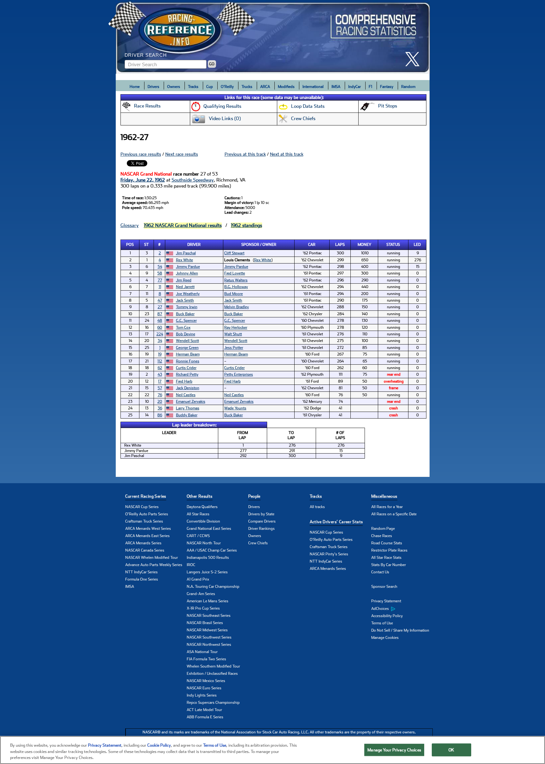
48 (159, 320)
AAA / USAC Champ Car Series (212, 550)
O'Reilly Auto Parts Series (146, 514)
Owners (173, 86)
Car (311, 244)
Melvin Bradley (236, 307)
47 (160, 300)
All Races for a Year (387, 507)
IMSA (335, 86)
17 (159, 381)
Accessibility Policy (387, 616)
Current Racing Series (145, 496)
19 (159, 354)
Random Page (383, 528)
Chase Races (381, 536)
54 (160, 266)
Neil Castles (186, 395)
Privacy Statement (386, 601)
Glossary (129, 225)
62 (160, 368)
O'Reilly (227, 86)
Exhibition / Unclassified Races (212, 673)
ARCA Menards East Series (147, 536)
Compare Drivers (262, 521)
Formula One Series (141, 579)
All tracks (317, 507)
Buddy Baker (186, 415)
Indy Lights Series (202, 695)
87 (159, 314)
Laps (340, 244)
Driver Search (146, 55)
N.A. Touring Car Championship (213, 586)
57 (160, 388)
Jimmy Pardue (188, 266)
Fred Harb (184, 381)
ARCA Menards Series (143, 543)
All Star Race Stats (386, 557)
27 (160, 307)
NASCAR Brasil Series (205, 623)
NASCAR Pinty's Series (329, 554)
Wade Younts (235, 408)
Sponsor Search (384, 586)
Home (135, 86)
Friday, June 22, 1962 (142, 180)
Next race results (181, 154)
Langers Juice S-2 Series (207, 572)
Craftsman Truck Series (144, 521)
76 (160, 395)
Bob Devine (185, 334)
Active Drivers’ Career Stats (336, 521)
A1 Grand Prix (198, 579)
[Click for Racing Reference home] (273, 37)
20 (159, 401)
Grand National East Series (209, 528)
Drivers (153, 86)
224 (159, 334)
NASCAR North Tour (204, 543)
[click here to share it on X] (414, 59)
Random (408, 86)
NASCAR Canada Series (144, 550)
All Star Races (198, 514)
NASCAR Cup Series (142, 507)
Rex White (184, 260)
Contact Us (380, 572)
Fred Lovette (234, 273)
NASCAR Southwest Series (209, 637)
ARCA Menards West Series (148, 528)
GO (211, 64)
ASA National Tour (202, 652)
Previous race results (140, 154)
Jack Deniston (187, 388)
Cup (209, 86)
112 (159, 361)
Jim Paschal (186, 253)
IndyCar (354, 86)
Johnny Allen (187, 273)
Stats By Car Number (388, 565)
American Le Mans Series (207, 601)
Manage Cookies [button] (385, 637)
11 (160, 287)
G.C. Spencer (186, 320)
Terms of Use (382, 623)
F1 (370, 86)
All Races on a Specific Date (394, 514)
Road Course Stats (386, 543)
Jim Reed (183, 280)
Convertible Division (203, 521)
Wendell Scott (187, 341)
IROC (191, 565)
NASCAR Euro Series (204, 688)
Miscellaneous (384, 496)
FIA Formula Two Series (206, 659)
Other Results (200, 496)
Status (393, 244)
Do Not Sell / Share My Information (400, 630)
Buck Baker (185, 314)
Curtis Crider (186, 368)
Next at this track (286, 154)
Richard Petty (187, 374)
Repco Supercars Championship (213, 702)
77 (160, 280)
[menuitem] (402, 608)
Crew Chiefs (258, 543)
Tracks (193, 86)
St (146, 244)
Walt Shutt (233, 334)
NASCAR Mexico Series (206, 681)
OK (451, 749)
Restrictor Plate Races (389, 550)
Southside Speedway (193, 180)
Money (364, 244)
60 (159, 327)
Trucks (247, 86)
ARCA (265, 86)
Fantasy (386, 86)
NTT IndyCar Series (141, 572)
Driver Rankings (261, 528)
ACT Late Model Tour (204, 710)
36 (160, 408)
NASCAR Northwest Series (209, 644)
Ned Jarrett (185, 287)
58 (159, 273)
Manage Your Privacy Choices (394, 749)
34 (160, 341)
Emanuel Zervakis (190, 401)
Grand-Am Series (201, 594)
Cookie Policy (159, 745)
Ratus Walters (236, 280)
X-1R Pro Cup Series (203, 608)
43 (160, 374)
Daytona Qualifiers (202, 507)
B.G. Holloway (236, 287)
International (313, 86)
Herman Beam (188, 354)
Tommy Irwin (186, 307)
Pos (130, 244)
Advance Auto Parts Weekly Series (153, 565)
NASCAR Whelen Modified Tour (151, 557)
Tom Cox (183, 327)
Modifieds (286, 86)
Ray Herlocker (235, 327)
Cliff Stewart (234, 253)
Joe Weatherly (188, 294)
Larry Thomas (187, 408)
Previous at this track (245, 154)
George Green (187, 347)
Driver (194, 244)
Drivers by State (261, 514)
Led (417, 244)
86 (159, 415)
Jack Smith (185, 300)
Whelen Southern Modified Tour (213, 666)
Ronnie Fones (187, 361)
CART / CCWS (198, 536)
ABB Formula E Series (205, 717)
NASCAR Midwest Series (207, 630)
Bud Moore (233, 294)
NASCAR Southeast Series (209, 615)
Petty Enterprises (238, 374)
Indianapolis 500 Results (208, 557)
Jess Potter (233, 347)
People (254, 496)
